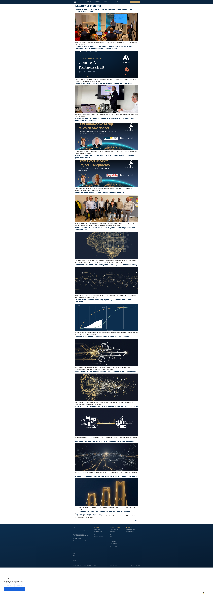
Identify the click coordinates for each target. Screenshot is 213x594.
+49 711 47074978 (77, 538)
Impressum (138, 565)
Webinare (75, 553)
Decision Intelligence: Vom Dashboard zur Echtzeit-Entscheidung (103, 337)
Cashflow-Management (130, 533)
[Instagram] (116, 565)
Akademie (105, 1)
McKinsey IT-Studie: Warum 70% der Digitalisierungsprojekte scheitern (105, 441)
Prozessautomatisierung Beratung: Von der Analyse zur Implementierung (106, 265)
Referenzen (97, 1)
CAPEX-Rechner (113, 541)
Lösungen (89, 1)
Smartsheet (112, 531)
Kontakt (74, 560)
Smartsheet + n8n (113, 534)
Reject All (19, 585)
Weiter (135, 520)
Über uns (116, 1)
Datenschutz (133, 565)
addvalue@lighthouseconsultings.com (81, 540)
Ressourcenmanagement (99, 533)
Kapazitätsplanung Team (114, 545)
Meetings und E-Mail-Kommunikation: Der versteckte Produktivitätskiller (106, 372)
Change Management (130, 531)
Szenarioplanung (97, 529)
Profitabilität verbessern (130, 529)
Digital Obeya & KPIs (98, 531)
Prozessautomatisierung (98, 536)
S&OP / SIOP (96, 538)
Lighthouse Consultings (79, 565)
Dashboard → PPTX (113, 546)
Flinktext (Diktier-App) (114, 529)
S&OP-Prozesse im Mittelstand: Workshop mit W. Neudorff (99, 193)
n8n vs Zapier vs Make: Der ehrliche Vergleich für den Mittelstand (102, 511)
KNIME (111, 536)
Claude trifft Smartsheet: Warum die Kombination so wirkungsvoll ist (104, 84)
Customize (8, 585)
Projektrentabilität (113, 543)
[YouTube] (113, 565)
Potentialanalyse (134, 1)
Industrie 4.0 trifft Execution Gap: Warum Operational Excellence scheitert (106, 406)
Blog (111, 1)
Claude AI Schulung (113, 538)
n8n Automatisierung (114, 533)
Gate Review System (114, 539)
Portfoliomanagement (98, 534)
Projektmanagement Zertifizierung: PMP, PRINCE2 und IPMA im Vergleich (106, 476)
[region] (14, 584)
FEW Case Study (76, 557)
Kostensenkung (128, 534)
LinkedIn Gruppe (76, 558)
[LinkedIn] (111, 565)
